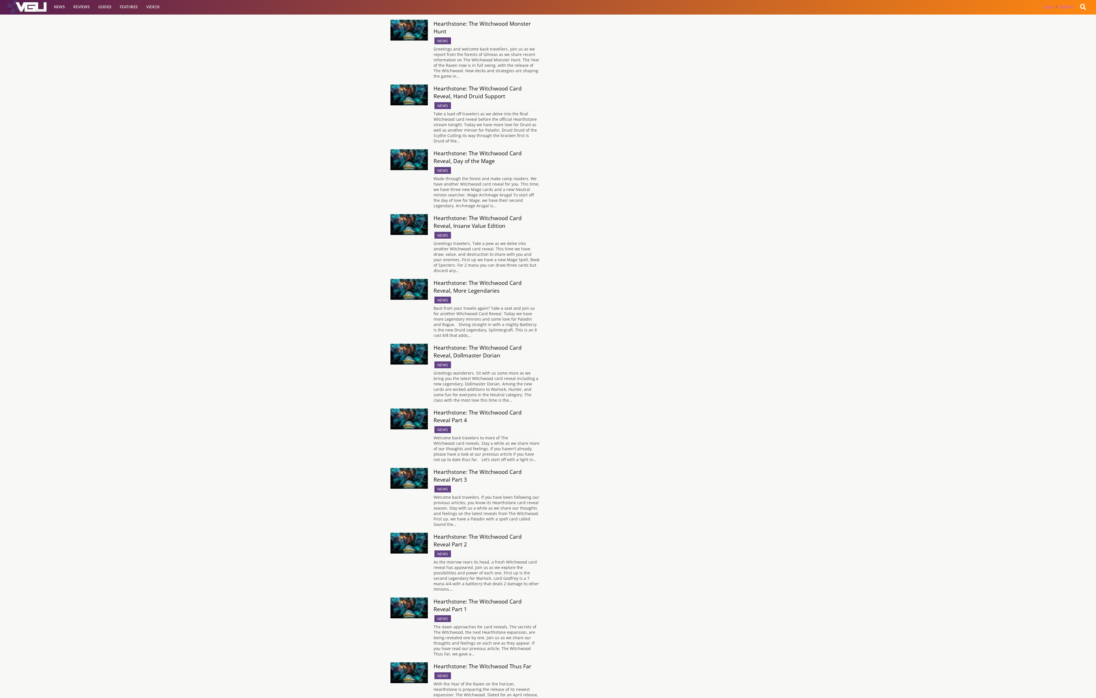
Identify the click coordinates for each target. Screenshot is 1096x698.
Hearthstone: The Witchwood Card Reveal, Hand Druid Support (478, 92)
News (59, 7)
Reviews (81, 7)
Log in (1049, 6)
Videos (153, 7)
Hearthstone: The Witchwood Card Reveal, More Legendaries (478, 286)
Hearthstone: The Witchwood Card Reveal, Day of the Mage (478, 157)
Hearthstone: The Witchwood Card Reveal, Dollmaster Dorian (478, 351)
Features (129, 7)
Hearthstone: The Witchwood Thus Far (482, 666)
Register (1066, 6)
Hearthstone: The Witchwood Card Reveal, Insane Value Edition (478, 222)
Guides (104, 7)
